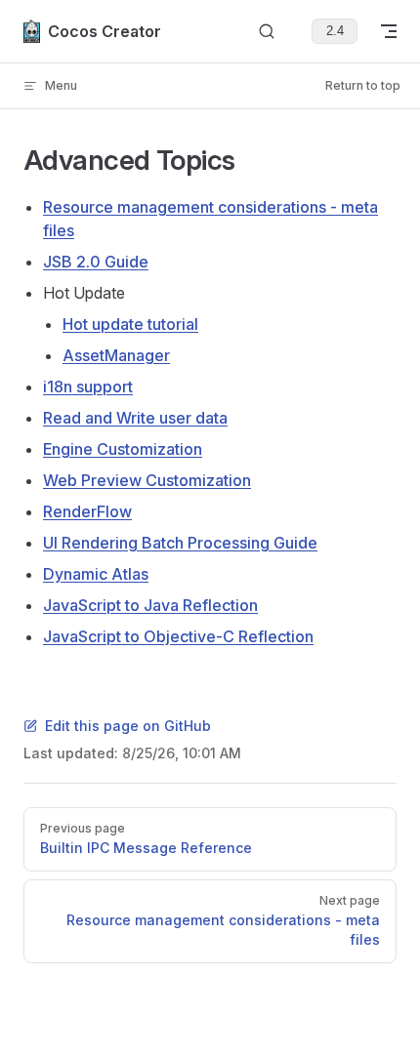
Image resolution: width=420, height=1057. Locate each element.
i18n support (88, 386)
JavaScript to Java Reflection (150, 605)
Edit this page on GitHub (128, 725)
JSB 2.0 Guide (95, 261)
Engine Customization (122, 449)
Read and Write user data (135, 417)
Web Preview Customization (147, 480)
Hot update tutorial (130, 324)
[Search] (266, 32)
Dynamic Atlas (95, 574)
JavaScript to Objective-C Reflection (178, 636)
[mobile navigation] (388, 31)
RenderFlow (87, 511)
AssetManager (116, 355)
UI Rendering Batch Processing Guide (180, 542)
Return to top (362, 85)
